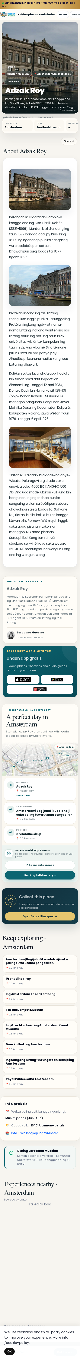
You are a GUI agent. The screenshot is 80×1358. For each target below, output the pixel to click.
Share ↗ (69, 141)
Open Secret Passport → (40, 916)
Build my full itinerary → (40, 875)
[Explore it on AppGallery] (40, 689)
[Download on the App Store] (23, 679)
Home (63, 14)
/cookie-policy (16, 1342)
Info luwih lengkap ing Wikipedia (34, 1133)
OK (9, 1351)
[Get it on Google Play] (57, 679)
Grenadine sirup (28, 834)
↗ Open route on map (40, 865)
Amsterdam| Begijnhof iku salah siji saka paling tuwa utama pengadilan (44, 813)
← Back (10, 67)
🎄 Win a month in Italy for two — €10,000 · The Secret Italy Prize (38, 4)
